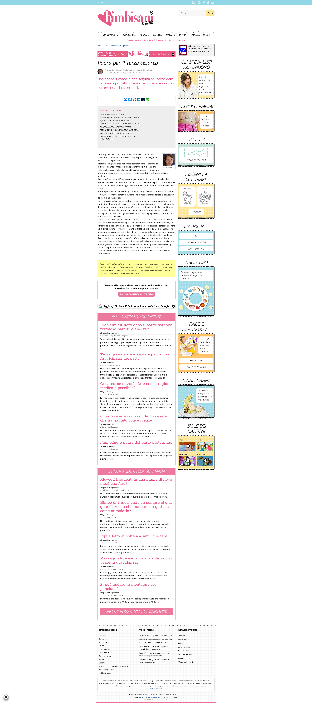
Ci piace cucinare (185, 658)
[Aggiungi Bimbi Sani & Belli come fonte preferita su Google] (137, 306)
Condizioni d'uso (105, 652)
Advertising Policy (106, 669)
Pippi (181, 440)
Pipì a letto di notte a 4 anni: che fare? (134, 536)
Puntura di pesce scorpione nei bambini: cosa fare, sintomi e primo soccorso (155, 640)
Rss (193, 2)
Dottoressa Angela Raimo (111, 365)
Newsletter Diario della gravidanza (113, 666)
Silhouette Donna (185, 654)
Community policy (106, 656)
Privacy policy (104, 649)
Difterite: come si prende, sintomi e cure (155, 635)
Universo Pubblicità (186, 662)
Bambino (157, 35)
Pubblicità (103, 642)
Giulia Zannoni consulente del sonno (115, 490)
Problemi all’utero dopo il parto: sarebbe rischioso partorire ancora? (136, 327)
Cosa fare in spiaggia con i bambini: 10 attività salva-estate (154, 660)
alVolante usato (184, 639)
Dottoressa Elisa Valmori (111, 394)
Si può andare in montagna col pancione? (128, 586)
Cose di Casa (183, 650)
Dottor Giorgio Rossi (109, 517)
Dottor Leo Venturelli (109, 543)
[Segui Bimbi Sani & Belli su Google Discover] (137, 54)
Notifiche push (105, 673)
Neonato (144, 35)
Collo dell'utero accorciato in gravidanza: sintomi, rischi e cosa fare (155, 647)
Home (100, 45)
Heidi (199, 440)
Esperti (102, 663)
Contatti (102, 635)
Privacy (102, 645)
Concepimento (110, 35)
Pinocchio (201, 454)
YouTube (212, 2)
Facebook (204, 2)
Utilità (206, 35)
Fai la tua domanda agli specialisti (136, 611)
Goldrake (183, 454)
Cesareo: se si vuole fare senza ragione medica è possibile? (135, 385)
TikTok (208, 2)
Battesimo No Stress (177, 40)
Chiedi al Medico (133, 40)
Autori (101, 659)
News (100, 3)
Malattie (170, 35)
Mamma (183, 35)
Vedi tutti (196, 212)
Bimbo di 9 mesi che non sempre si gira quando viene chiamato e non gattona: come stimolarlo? (136, 506)
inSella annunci (184, 647)
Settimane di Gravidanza (154, 40)
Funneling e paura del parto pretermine (136, 442)
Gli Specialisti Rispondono (121, 45)
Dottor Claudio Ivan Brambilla (112, 569)
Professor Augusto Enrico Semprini (115, 336)
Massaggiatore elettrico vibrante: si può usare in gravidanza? (136, 560)
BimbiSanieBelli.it (125, 18)
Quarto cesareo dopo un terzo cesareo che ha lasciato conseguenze (134, 418)
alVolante (182, 635)
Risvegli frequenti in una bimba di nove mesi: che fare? (136, 481)
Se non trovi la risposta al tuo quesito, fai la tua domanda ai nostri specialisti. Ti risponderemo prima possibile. (136, 290)
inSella (180, 643)
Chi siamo (103, 639)
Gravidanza (129, 35)
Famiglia (195, 35)
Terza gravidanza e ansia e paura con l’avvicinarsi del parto (134, 356)
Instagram (199, 2)
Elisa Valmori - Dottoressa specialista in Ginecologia (132, 70)
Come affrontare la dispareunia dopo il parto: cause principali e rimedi (155, 654)
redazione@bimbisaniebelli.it (150, 697)
